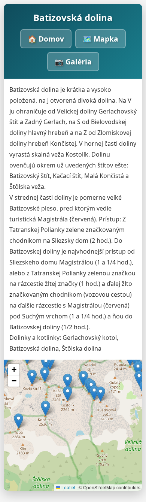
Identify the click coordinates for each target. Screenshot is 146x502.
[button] (67, 381)
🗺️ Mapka (100, 39)
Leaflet (67, 487)
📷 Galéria (73, 62)
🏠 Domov (46, 39)
